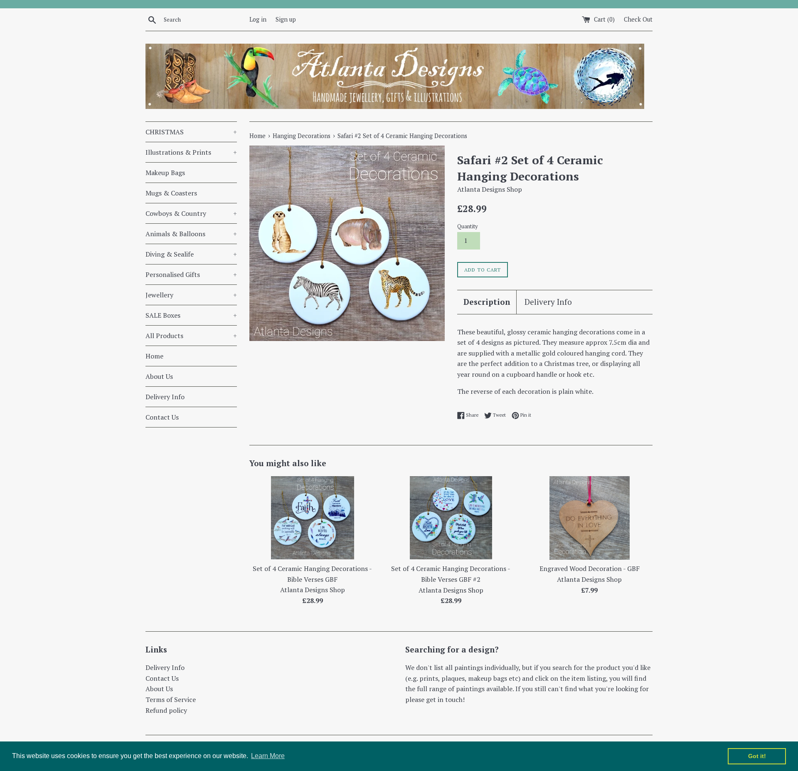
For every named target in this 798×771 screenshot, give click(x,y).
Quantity (467, 226)
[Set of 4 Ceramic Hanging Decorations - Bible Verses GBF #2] (451, 517)
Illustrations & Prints (191, 152)
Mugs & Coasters (171, 193)
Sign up (286, 19)
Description (486, 302)
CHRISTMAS (191, 131)
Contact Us (162, 417)
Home (154, 356)
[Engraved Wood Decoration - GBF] (589, 517)
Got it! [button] (757, 756)
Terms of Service (170, 699)
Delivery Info (165, 396)
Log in (257, 19)
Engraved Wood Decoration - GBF (589, 568)
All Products (191, 335)
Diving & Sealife (191, 254)
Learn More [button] (268, 755)
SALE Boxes (191, 315)
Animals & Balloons (191, 233)
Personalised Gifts (191, 274)
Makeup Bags (165, 172)
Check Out (638, 19)
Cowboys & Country (191, 213)
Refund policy (166, 710)
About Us (159, 376)
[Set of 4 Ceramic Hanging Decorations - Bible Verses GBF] (312, 517)
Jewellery (191, 294)
